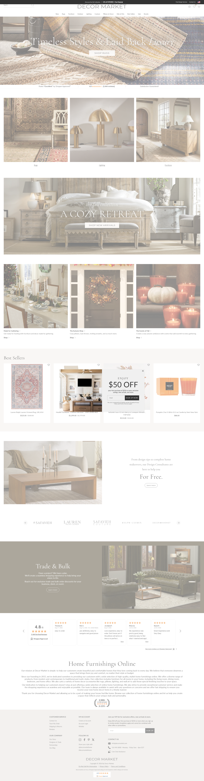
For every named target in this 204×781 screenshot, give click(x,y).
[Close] (142, 370)
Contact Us (192, 2)
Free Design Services (181, 2)
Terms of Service (124, 404)
